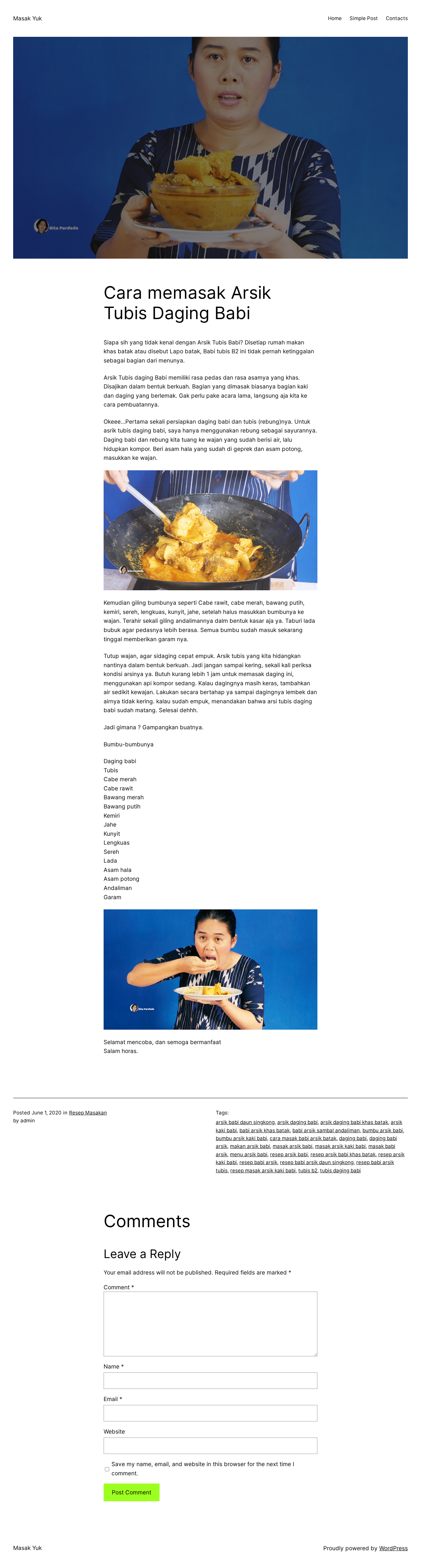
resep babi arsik (258, 1162)
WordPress (393, 1548)
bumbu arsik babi (382, 1130)
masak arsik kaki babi (340, 1146)
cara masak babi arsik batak (303, 1138)
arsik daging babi (297, 1122)
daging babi (353, 1138)
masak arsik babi (292, 1146)
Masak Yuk (27, 18)
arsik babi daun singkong (245, 1122)
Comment (119, 1287)
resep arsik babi (289, 1154)
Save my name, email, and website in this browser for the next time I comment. (202, 1469)
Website (114, 1431)
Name (114, 1366)
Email (113, 1398)
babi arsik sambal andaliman (326, 1130)
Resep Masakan (88, 1113)
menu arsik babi (248, 1154)
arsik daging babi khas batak (354, 1122)
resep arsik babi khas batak (343, 1154)
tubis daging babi (340, 1170)
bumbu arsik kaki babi (241, 1138)
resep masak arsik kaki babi (263, 1170)
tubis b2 (307, 1170)
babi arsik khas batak (264, 1130)
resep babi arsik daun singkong (317, 1162)
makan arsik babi (250, 1146)
